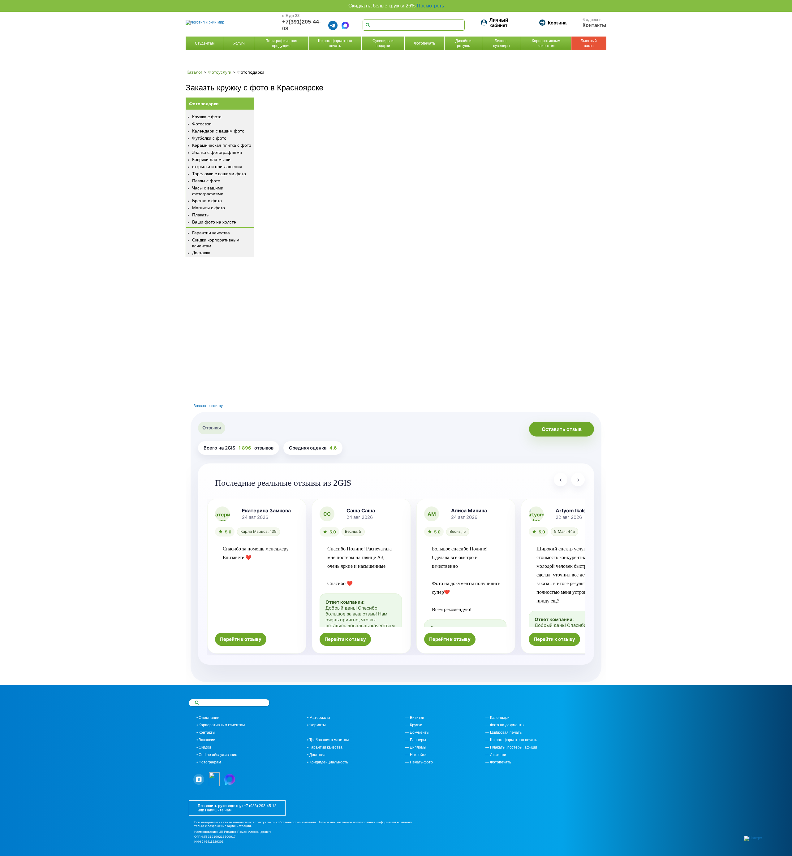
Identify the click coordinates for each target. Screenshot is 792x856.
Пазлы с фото (206, 180)
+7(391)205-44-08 (301, 25)
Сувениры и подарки (383, 43)
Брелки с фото (207, 200)
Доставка (201, 252)
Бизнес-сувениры (501, 43)
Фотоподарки (250, 72)
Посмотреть (430, 5)
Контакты (594, 25)
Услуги (239, 43)
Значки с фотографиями (217, 152)
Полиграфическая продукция (281, 43)
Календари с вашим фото (218, 130)
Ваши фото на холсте (214, 221)
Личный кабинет (498, 22)
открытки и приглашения (217, 166)
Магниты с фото (208, 207)
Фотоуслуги (219, 72)
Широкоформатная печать (335, 43)
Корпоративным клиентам (546, 43)
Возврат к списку (208, 406)
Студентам (204, 43)
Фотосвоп (202, 123)
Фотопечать (424, 43)
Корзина (557, 22)
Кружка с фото (207, 116)
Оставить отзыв (562, 429)
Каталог (194, 72)
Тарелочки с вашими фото (219, 173)
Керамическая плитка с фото (221, 145)
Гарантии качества (211, 232)
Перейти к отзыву (240, 639)
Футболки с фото (209, 138)
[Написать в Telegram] (333, 25)
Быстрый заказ (589, 43)
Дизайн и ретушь (463, 43)
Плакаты (200, 214)
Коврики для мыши (211, 159)
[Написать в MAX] (345, 25)
